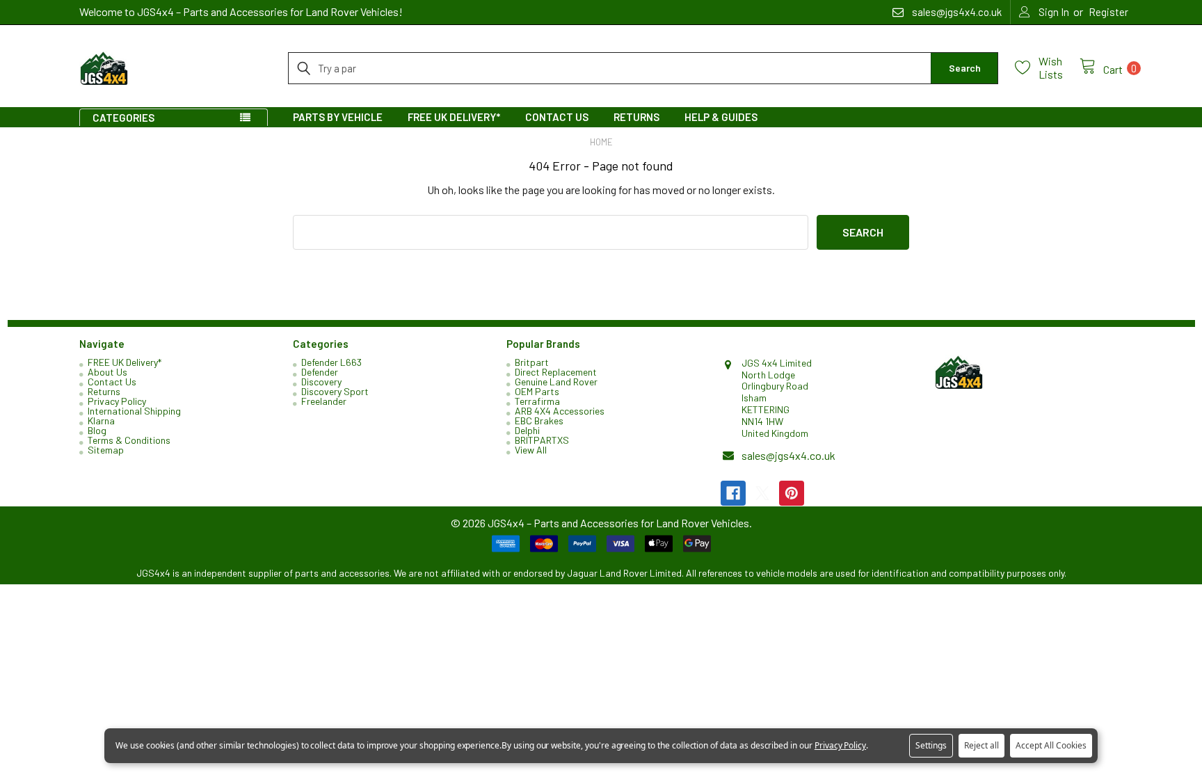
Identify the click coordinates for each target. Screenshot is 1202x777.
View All (531, 450)
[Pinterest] (791, 493)
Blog (97, 430)
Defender (319, 372)
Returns (636, 117)
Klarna (101, 420)
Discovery (321, 381)
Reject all (981, 745)
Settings (931, 745)
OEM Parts (537, 391)
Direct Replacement (556, 372)
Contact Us (556, 117)
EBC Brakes (539, 420)
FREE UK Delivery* (454, 117)
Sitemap (106, 450)
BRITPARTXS (542, 440)
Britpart (532, 362)
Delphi (527, 430)
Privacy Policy (117, 401)
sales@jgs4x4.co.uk (788, 455)
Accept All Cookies (1051, 745)
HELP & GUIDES (721, 117)
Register (1108, 12)
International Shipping (134, 411)
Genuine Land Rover (556, 381)
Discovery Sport (335, 391)
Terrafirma (537, 401)
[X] (762, 493)
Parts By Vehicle (338, 117)
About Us (107, 372)
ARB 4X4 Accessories (559, 411)
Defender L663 (331, 362)
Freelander (323, 401)
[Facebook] (733, 493)
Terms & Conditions (129, 440)
